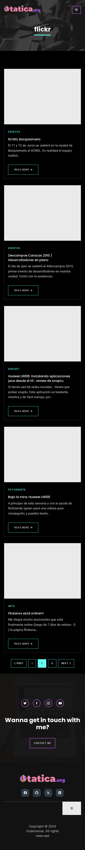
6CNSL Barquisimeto (24, 139)
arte (11, 606)
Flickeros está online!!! (26, 613)
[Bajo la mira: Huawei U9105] (42, 454)
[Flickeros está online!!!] (42, 571)
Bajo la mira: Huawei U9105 (29, 497)
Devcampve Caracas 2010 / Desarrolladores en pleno (30, 257)
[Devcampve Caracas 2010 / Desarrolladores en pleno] (42, 213)
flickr (42, 29)
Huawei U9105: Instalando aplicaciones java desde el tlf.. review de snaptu (39, 378)
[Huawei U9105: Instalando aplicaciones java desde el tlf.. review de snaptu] (42, 333)
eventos (14, 131)
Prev (20, 663)
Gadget (14, 369)
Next (64, 663)
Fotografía (17, 489)
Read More (23, 171)
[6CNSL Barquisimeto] (42, 96)
